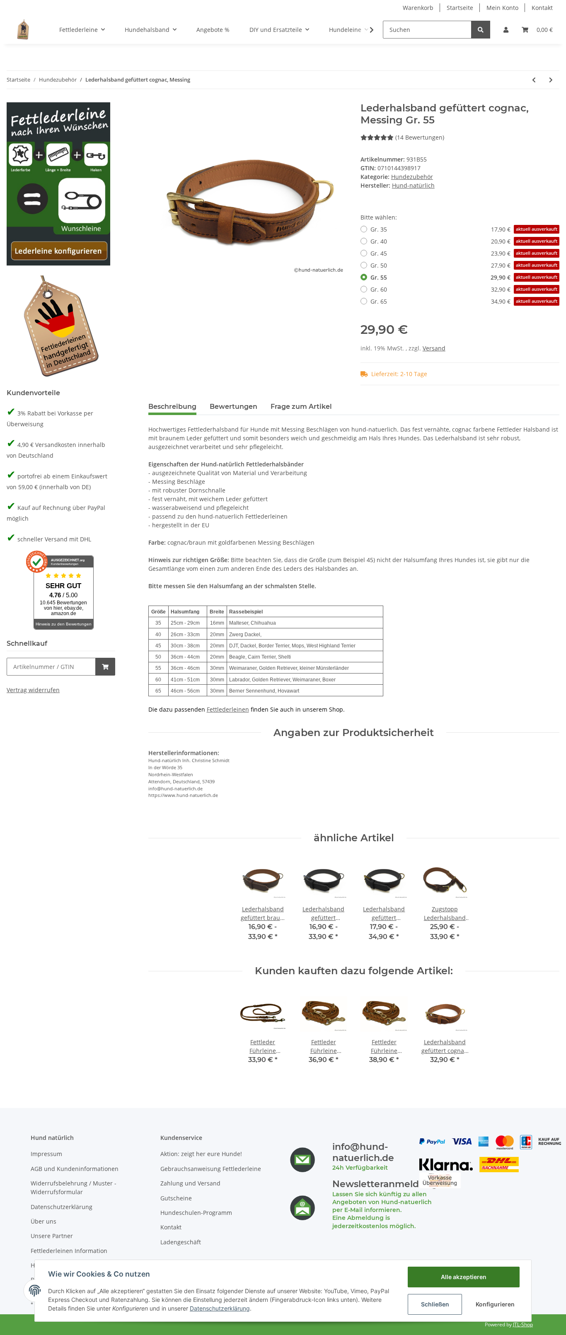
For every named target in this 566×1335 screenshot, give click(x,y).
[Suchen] (480, 30)
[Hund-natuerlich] (23, 29)
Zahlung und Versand (190, 1183)
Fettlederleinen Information (69, 1251)
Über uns (43, 1221)
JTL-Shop (523, 1324)
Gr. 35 (463, 229)
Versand (434, 348)
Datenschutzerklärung (61, 1207)
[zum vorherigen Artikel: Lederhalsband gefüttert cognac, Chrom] (533, 80)
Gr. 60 (463, 289)
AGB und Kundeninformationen (75, 1169)
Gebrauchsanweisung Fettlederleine (210, 1169)
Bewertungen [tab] (233, 406)
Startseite (460, 8)
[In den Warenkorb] (105, 667)
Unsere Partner (52, 1236)
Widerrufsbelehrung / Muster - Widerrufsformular (73, 1187)
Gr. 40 (463, 241)
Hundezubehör (412, 177)
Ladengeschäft (180, 1242)
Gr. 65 (463, 301)
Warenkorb (418, 8)
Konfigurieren (495, 1304)
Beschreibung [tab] (172, 406)
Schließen (435, 1304)
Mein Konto (502, 8)
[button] (506, 29)
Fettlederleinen (228, 709)
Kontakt (542, 8)
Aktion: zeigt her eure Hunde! (201, 1154)
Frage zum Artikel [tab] (301, 406)
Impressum (46, 1154)
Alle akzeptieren (463, 1276)
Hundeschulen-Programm (196, 1213)
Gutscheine (176, 1198)
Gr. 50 (463, 265)
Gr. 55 (463, 277)
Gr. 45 (463, 253)
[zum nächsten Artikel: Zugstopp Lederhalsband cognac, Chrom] (550, 80)
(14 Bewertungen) (419, 137)
